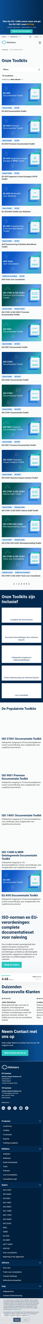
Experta (6, 1139)
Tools (5, 1166)
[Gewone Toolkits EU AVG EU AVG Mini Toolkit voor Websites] (21, 195)
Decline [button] (26, 1320)
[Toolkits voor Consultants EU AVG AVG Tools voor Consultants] (21, 262)
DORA (5, 1232)
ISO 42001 (7, 1194)
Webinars (7, 1158)
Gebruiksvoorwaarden (12, 1280)
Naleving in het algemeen (13, 1257)
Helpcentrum (8, 1291)
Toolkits (6, 1130)
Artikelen (6, 1154)
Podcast (6, 1171)
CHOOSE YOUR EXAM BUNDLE (22, 31)
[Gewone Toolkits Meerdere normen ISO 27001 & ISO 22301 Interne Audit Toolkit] (21, 493)
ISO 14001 (7, 1202)
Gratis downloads (10, 1162)
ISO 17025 (7, 1215)
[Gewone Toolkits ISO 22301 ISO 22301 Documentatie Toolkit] (21, 363)
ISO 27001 (7, 1190)
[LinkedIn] (3, 1108)
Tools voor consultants (12, 1272)
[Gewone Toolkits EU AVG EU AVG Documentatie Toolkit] (21, 94)
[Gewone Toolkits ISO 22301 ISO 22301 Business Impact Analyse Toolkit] (21, 461)
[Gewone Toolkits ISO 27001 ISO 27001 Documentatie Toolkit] (21, 396)
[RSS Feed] (26, 1108)
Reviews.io (38, 979)
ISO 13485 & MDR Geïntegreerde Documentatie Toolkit (19, 855)
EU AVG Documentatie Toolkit (20, 895)
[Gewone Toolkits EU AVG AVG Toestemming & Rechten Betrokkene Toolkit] (21, 227)
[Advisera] (10, 1067)
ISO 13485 (7, 1211)
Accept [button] (17, 1320)
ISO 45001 (7, 1207)
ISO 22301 (7, 1223)
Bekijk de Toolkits (11, 965)
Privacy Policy (17, 1309)
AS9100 (6, 1248)
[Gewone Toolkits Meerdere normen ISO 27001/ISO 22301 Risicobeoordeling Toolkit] (21, 526)
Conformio (7, 1126)
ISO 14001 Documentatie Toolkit (21, 815)
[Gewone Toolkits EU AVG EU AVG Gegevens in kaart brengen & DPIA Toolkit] (21, 159)
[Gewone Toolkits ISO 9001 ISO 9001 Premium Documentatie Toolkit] (21, 428)
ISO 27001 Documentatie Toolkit (21, 738)
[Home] (8, 42)
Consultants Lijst (10, 1179)
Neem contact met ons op (15, 1053)
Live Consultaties (10, 1175)
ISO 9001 (6, 1198)
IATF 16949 (7, 1244)
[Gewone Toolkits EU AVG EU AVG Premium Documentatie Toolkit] (21, 127)
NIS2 (5, 1227)
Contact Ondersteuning (12, 1295)
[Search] (30, 36)
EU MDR (6, 1240)
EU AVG (6, 1236)
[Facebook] (15, 1108)
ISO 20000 (7, 1219)
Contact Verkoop (10, 1276)
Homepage (5, 49)
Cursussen (7, 1134)
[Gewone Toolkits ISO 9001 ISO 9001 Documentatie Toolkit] (21, 330)
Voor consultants (10, 1252)
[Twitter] (9, 1108)
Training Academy (10, 1143)
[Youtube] (21, 1108)
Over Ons (6, 1268)
